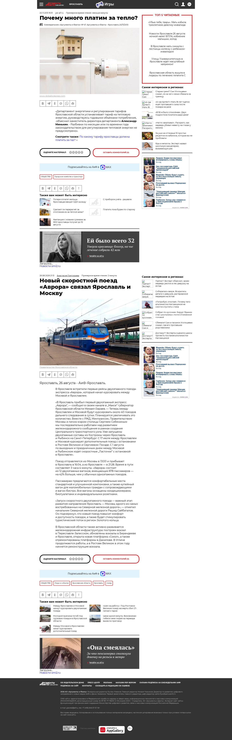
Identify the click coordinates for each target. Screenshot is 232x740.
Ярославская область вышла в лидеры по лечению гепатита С (167, 74)
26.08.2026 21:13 (47, 275)
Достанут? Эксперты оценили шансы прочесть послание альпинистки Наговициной (173, 335)
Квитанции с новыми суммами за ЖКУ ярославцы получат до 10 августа (69, 222)
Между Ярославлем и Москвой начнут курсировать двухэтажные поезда (69, 608)
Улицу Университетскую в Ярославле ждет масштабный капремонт (167, 62)
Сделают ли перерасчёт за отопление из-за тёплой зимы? (68, 210)
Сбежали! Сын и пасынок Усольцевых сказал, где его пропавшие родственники (173, 325)
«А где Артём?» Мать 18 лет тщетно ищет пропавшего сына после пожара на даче (172, 104)
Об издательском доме (72, 683)
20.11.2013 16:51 (46, 13)
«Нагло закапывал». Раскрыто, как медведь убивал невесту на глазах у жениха (173, 125)
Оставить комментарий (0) (116, 152)
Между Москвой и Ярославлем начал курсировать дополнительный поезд (68, 628)
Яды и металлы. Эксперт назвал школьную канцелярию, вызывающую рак (171, 146)
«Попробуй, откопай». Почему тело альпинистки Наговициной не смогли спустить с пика (172, 304)
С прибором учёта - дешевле (117, 199)
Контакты (87, 686)
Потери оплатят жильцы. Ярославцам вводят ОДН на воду (69, 200)
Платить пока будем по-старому (119, 209)
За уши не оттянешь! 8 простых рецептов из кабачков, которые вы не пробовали (173, 135)
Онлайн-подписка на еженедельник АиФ (160, 683)
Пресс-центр (94, 683)
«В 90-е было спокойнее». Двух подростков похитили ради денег (172, 113)
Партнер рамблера (87, 728)
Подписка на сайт (69, 686)
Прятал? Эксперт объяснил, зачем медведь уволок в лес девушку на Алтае (172, 283)
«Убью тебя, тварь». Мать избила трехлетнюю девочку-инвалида (167, 23)
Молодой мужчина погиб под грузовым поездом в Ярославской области (70, 618)
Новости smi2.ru (50, 266)
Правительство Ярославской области (58, 367)
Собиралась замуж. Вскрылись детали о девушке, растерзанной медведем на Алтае (171, 294)
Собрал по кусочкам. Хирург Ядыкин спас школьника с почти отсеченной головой (173, 314)
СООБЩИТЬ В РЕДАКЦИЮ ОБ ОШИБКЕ (112, 686)
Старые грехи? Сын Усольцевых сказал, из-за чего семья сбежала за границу (173, 94)
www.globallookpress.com (52, 96)
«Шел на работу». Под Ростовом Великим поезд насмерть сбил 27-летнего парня (120, 608)
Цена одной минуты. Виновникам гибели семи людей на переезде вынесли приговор (119, 618)
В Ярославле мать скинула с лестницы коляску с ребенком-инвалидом (167, 49)
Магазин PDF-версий (126, 683)
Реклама (107, 683)
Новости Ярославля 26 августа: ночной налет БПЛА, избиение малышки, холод (167, 36)
